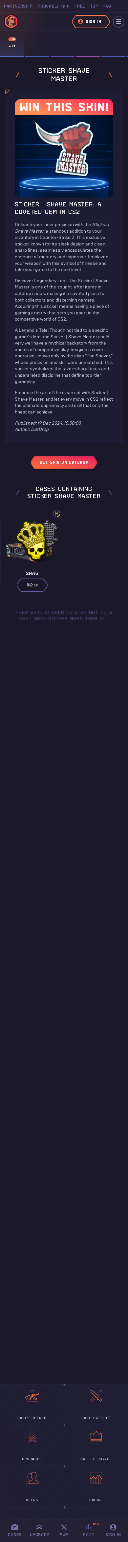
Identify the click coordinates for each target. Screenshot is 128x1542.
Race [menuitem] (91, 1529)
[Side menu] (119, 22)
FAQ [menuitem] (107, 6)
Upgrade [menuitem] (39, 1534)
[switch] (12, 39)
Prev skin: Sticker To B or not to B (64, 612)
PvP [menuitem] (67, 1529)
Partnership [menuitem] (18, 6)
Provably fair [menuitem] (54, 6)
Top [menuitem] (94, 6)
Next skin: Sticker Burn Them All (63, 619)
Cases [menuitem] (15, 1534)
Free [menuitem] (80, 6)
